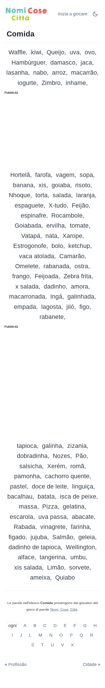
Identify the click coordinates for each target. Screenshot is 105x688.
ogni (13, 625)
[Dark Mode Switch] (95, 15)
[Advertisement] (52, 131)
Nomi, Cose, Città (63, 609)
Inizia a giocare (72, 14)
